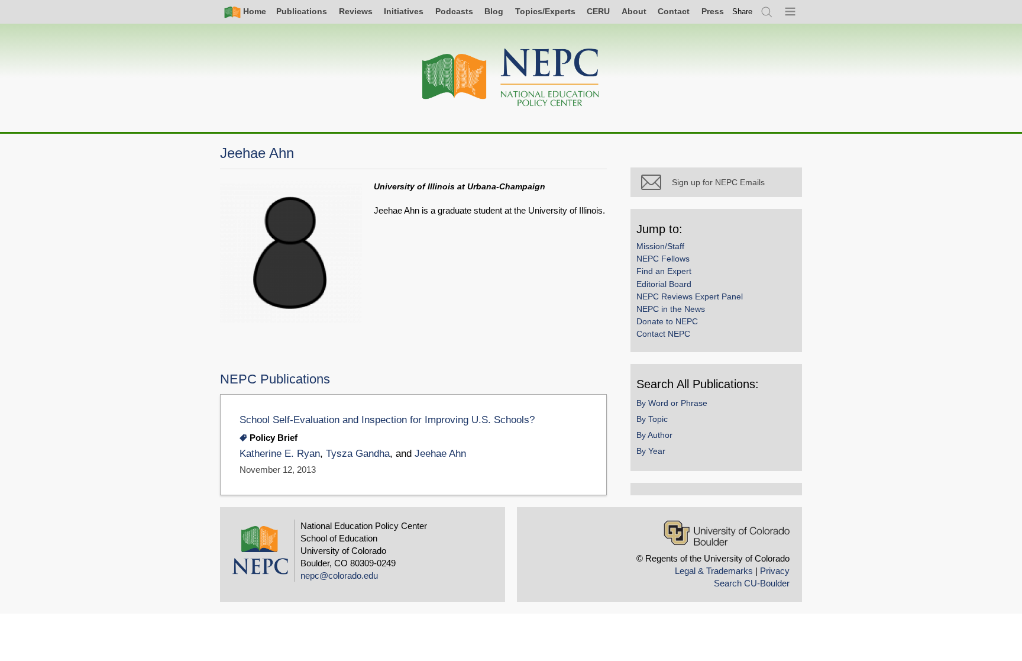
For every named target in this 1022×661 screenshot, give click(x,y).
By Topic (652, 419)
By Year (650, 451)
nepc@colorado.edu (339, 575)
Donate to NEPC (667, 321)
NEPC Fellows (663, 258)
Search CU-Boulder (752, 583)
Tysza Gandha (358, 453)
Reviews (356, 11)
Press (712, 11)
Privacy (775, 571)
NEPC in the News (670, 309)
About (634, 11)
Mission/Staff (660, 246)
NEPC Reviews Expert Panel (689, 296)
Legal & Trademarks (714, 571)
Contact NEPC (663, 333)
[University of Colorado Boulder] (727, 533)
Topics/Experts (545, 11)
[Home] (511, 78)
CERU (598, 11)
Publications (301, 11)
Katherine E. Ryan (280, 453)
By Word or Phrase (671, 403)
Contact (674, 11)
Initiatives (403, 11)
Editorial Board (663, 284)
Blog (493, 11)
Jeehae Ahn (440, 453)
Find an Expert (663, 271)
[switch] (742, 11)
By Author (654, 435)
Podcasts (454, 11)
